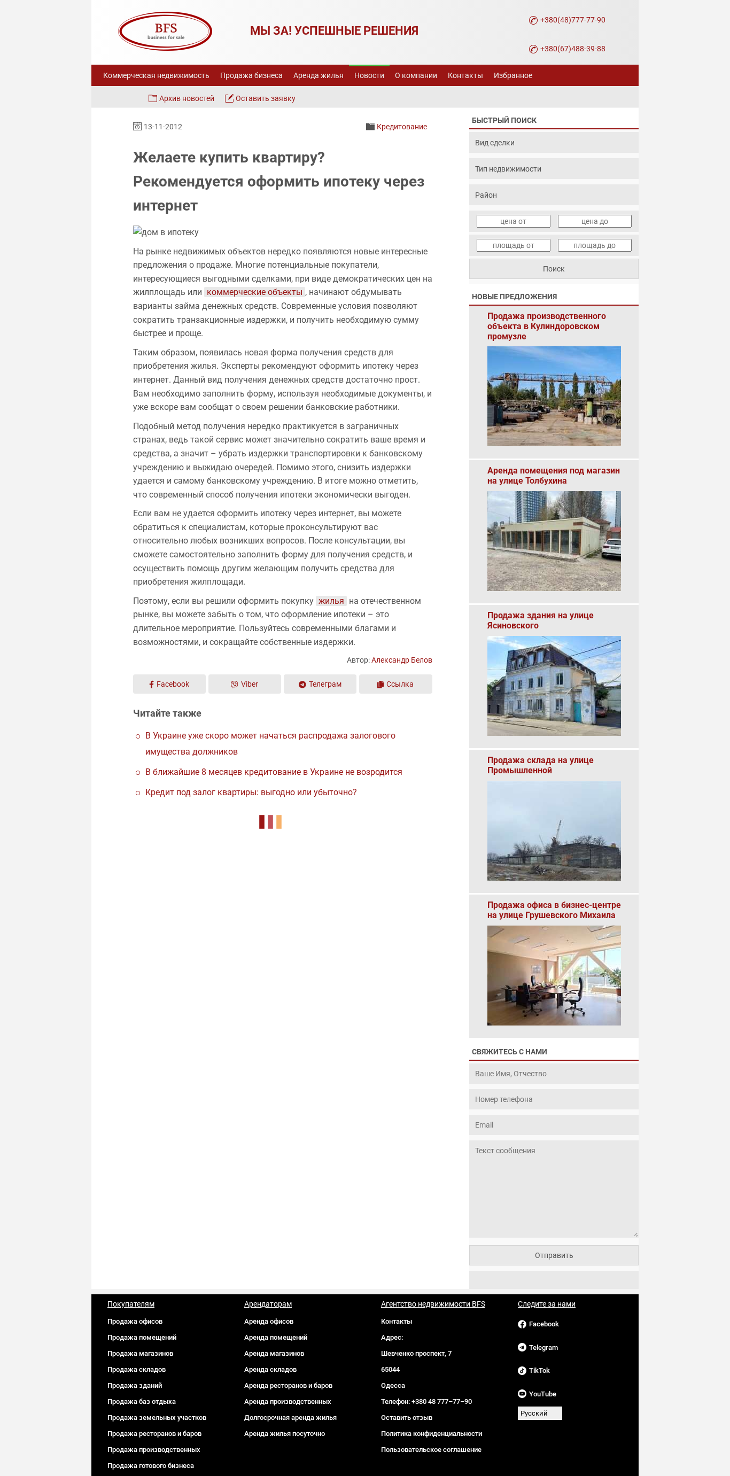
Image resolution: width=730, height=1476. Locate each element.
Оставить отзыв (406, 1417)
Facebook (173, 684)
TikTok (539, 1370)
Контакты (465, 75)
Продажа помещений (141, 1337)
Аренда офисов (268, 1321)
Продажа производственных (153, 1450)
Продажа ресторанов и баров (154, 1434)
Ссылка (400, 684)
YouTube (542, 1394)
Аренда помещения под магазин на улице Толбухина (553, 475)
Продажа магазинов (140, 1353)
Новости (369, 75)
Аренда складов (270, 1369)
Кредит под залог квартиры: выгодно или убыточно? (251, 792)
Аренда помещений (275, 1337)
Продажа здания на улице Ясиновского (540, 620)
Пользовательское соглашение (431, 1450)
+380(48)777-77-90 (572, 19)
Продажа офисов (134, 1321)
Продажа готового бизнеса (150, 1466)
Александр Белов (401, 660)
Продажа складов (136, 1369)
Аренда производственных (287, 1401)
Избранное (513, 75)
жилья (331, 601)
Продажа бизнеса (251, 75)
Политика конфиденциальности (431, 1434)
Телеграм (325, 684)
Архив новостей (186, 98)
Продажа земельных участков (156, 1417)
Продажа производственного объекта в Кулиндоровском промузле (546, 321)
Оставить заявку (266, 98)
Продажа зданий (134, 1385)
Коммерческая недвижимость (156, 75)
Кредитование (402, 126)
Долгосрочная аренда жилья (290, 1417)
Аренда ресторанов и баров (288, 1385)
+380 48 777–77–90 (441, 1401)
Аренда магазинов (274, 1353)
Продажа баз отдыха (141, 1401)
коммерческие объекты (254, 292)
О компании (416, 75)
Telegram (543, 1347)
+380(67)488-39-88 (572, 48)
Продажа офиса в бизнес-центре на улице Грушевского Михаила (554, 910)
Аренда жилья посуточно (284, 1434)
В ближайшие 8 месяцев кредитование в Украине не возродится (273, 772)
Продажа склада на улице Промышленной (540, 765)
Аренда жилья (318, 75)
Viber (249, 684)
